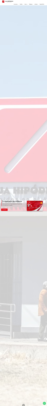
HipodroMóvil (42, 4)
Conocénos (15, 4)
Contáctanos (4, 209)
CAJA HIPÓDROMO (9, 1)
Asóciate (36, 4)
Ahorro (26, 4)
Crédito (21, 4)
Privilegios (30, 4)
